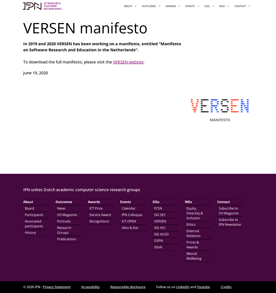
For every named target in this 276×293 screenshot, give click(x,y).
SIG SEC (160, 215)
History (30, 232)
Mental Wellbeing (193, 256)
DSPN (158, 240)
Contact (240, 6)
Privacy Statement (57, 287)
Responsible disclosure (127, 287)
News (61, 208)
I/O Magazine (67, 215)
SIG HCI (159, 228)
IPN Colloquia (132, 215)
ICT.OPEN (129, 221)
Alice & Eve (130, 228)
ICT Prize (96, 208)
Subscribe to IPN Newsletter (230, 222)
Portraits (64, 221)
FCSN (158, 208)
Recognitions (99, 221)
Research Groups (64, 230)
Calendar (129, 208)
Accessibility (90, 287)
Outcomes (149, 6)
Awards (170, 6)
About (128, 6)
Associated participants (34, 223)
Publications (66, 239)
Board (29, 208)
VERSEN (160, 221)
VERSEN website (128, 62)
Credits (226, 287)
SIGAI (158, 247)
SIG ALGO (161, 234)
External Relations (193, 233)
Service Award (100, 215)
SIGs (207, 6)
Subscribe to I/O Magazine (229, 210)
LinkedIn (183, 287)
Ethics (191, 224)
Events (190, 6)
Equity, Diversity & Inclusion (194, 213)
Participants (34, 215)
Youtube (203, 287)
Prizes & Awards (192, 244)
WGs (222, 6)
